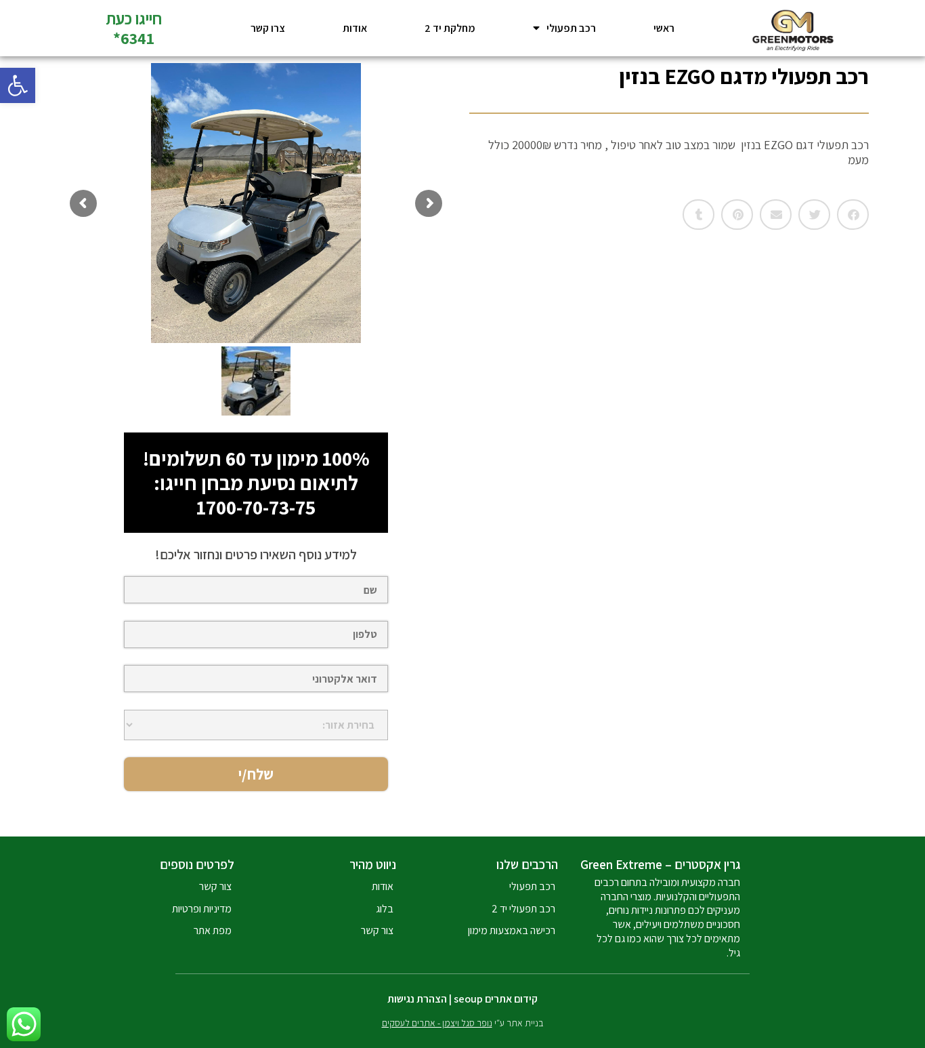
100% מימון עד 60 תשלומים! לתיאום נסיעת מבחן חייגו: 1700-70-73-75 (256, 483)
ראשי (663, 28)
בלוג (384, 909)
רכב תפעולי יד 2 (523, 909)
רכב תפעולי (571, 28)
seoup (468, 999)
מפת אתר (213, 930)
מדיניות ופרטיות (202, 909)
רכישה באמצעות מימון (511, 930)
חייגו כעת (134, 18)
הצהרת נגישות (417, 999)
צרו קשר (268, 28)
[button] (17, 85)
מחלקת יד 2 (450, 28)
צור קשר (377, 930)
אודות (355, 28)
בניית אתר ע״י (463, 1023)
